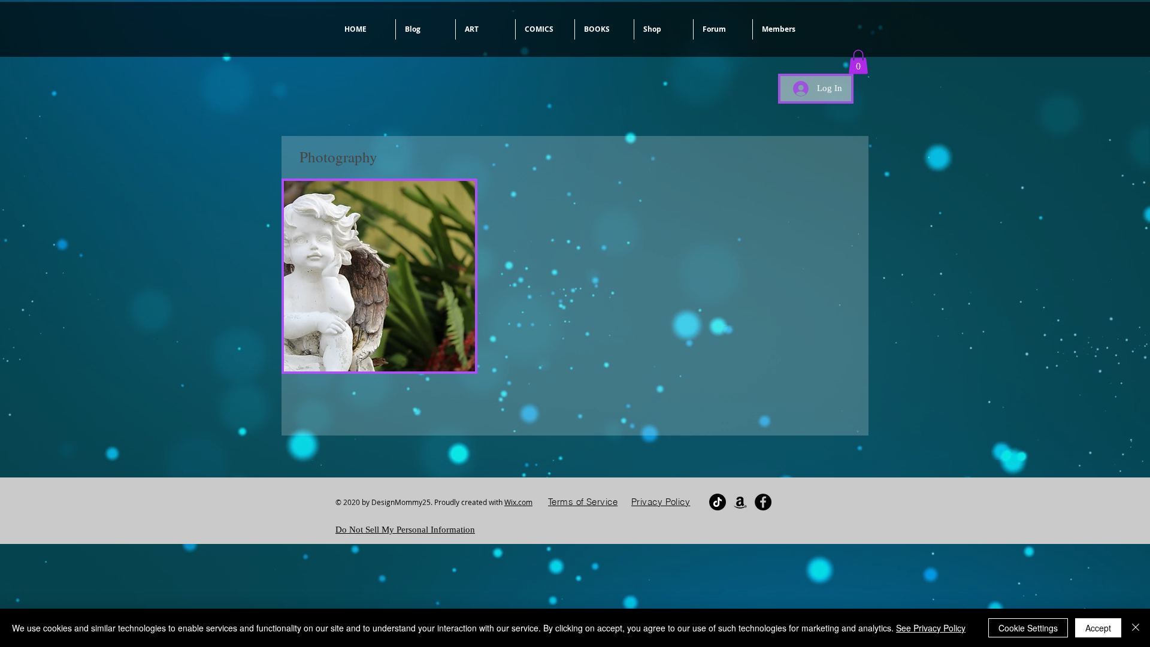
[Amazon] (740, 502)
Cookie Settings (1028, 628)
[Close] (1135, 627)
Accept (1098, 628)
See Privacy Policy (931, 628)
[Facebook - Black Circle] (763, 502)
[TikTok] (717, 502)
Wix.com (518, 502)
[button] (485, 29)
